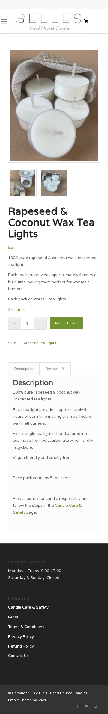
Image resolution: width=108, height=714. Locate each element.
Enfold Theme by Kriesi (27, 700)
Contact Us (18, 656)
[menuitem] (5, 21)
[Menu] (4, 21)
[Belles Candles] (45, 21)
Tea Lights (47, 343)
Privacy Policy (21, 636)
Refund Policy (21, 646)
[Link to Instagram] (95, 706)
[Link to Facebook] (77, 706)
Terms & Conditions (26, 626)
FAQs (13, 617)
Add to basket (66, 323)
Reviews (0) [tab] (55, 369)
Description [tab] (24, 369)
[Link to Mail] (86, 706)
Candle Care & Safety (28, 607)
